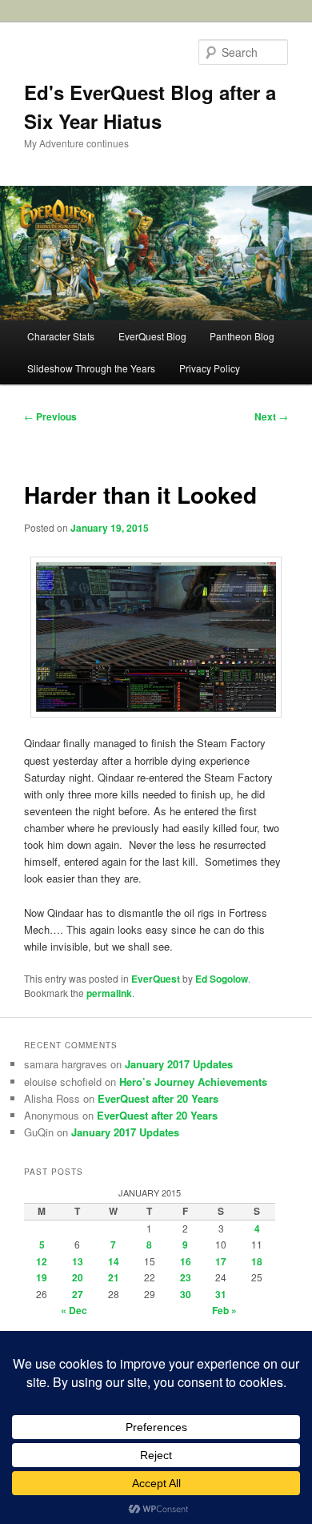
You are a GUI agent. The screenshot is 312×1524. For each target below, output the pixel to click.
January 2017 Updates (179, 1064)
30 (185, 1294)
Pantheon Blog (242, 336)
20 (77, 1277)
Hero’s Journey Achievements (193, 1081)
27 (77, 1294)
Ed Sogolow (221, 978)
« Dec (74, 1310)
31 (220, 1294)
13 (77, 1261)
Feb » (224, 1310)
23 (185, 1277)
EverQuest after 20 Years (158, 1098)
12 (41, 1261)
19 (41, 1277)
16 (185, 1261)
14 (113, 1261)
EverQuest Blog (152, 336)
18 (256, 1261)
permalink (109, 993)
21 (113, 1277)
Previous (50, 416)
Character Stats (60, 336)
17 (220, 1261)
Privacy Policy (209, 368)
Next (271, 416)
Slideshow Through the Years (91, 368)
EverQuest (155, 978)
